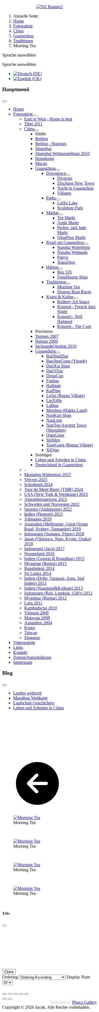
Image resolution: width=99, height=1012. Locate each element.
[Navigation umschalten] (4, 101)
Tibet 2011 (33, 124)
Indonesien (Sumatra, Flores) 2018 (54, 534)
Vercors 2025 (35, 479)
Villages (64, 193)
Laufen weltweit (27, 693)
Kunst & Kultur (59, 296)
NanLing (54, 420)
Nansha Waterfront (73, 247)
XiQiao (52, 450)
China (29, 128)
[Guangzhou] (58, 170)
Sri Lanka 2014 (37, 573)
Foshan (52, 380)
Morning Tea (68, 287)
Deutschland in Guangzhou (59, 464)
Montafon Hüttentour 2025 (47, 474)
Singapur (32, 637)
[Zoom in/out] (21, 994)
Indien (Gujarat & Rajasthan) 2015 (54, 558)
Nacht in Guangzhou (75, 188)
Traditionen (56, 282)
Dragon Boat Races (74, 291)
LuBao (52, 405)
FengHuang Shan (72, 277)
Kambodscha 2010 (40, 608)
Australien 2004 (38, 622)
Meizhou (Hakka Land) (66, 410)
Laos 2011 (33, 603)
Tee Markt (66, 217)
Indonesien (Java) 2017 (44, 548)
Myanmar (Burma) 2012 (45, 598)
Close (8, 972)
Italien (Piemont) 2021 (43, 514)
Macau (41, 163)
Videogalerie (24, 642)
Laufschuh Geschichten (33, 703)
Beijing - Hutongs (50, 143)
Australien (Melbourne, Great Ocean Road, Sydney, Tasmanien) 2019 (56, 526)
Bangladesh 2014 (39, 568)
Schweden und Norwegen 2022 (51, 504)
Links (18, 647)
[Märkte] (61, 214)
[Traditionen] (68, 283)
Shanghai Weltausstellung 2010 (62, 153)
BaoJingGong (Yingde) (66, 361)
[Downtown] (68, 175)
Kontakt (20, 652)
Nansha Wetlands (72, 252)
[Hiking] (60, 268)
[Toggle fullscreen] (15, 994)
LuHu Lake (67, 203)
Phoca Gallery (84, 1002)
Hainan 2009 (46, 341)
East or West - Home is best (48, 119)
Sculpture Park (70, 208)
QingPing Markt (71, 237)
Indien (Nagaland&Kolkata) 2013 (53, 588)
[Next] (10, 999)
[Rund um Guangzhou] (86, 244)
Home (18, 109)
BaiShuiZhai (57, 356)
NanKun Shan (58, 415)
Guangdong (45, 351)
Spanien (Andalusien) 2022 (48, 509)
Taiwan (30, 632)
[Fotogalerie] (35, 115)
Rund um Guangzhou (65, 242)
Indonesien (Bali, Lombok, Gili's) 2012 (58, 593)
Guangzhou (45, 168)
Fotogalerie (23, 114)
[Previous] (4, 999)
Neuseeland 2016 (39, 553)
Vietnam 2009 (36, 613)
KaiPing (53, 390)
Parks (51, 198)
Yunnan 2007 (47, 336)
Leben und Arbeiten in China (60, 459)
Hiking (52, 267)
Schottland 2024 (38, 484)
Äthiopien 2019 (37, 519)
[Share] (10, 994)
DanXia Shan (58, 366)
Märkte (52, 212)
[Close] (4, 925)
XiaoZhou (66, 262)
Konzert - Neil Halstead (69, 319)
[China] (37, 130)
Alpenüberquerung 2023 (45, 499)
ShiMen (53, 440)
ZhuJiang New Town (75, 183)
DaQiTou (54, 371)
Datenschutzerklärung (32, 657)
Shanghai (43, 148)
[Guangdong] (58, 352)
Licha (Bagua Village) (65, 395)
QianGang (55, 435)
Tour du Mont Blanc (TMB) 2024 (53, 489)
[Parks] (58, 199)
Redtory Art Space (73, 301)
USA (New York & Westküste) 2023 (56, 494)
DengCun (54, 375)
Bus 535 (64, 272)
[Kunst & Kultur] (75, 298)
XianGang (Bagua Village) (69, 445)
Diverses (64, 178)
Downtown (56, 173)
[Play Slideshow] (26, 994)
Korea (29, 627)
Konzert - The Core (74, 326)
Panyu (62, 257)
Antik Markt (68, 222)
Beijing (41, 138)
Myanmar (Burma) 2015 (45, 563)
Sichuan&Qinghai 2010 (55, 346)
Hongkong (44, 158)
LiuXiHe (54, 400)
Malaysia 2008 (37, 617)
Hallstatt (53, 385)
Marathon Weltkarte (30, 698)
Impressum (22, 662)
